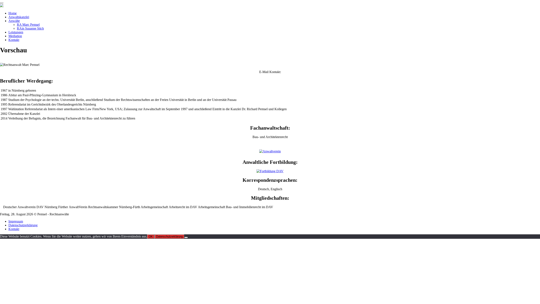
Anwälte (14, 21)
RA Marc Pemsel (28, 24)
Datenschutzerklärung (23, 225)
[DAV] (270, 151)
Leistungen (15, 32)
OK (151, 236)
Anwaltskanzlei (18, 17)
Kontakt (13, 40)
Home (12, 13)
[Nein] (186, 237)
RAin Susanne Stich (30, 28)
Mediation (15, 36)
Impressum (15, 221)
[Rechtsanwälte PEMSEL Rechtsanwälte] (1, 6)
